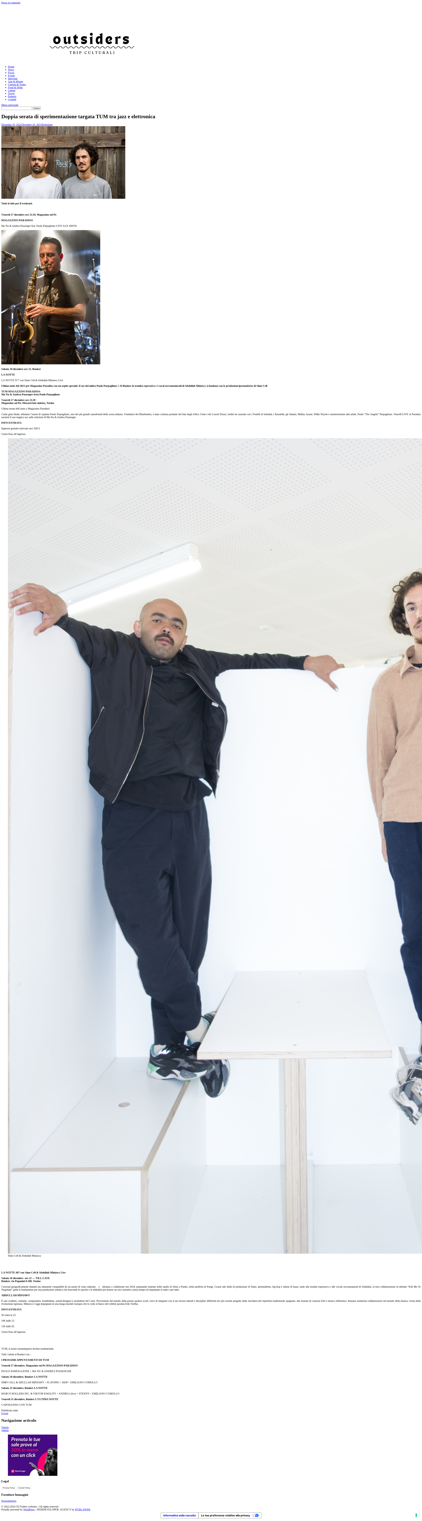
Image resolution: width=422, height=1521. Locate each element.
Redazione (47, 124)
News (11, 69)
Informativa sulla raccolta (179, 1515)
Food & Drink (15, 87)
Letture (11, 90)
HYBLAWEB (82, 1509)
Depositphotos (8, 1501)
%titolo (5, 1427)
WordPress (28, 1509)
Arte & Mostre (15, 81)
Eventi (11, 75)
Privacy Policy (9, 1488)
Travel (11, 93)
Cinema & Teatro (17, 84)
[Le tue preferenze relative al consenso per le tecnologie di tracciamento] (416, 1515)
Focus (11, 72)
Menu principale (9, 105)
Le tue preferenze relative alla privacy (225, 1515)
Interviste (12, 78)
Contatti (12, 99)
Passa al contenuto (10, 2)
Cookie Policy (24, 1488)
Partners (12, 96)
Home (11, 66)
